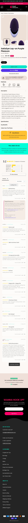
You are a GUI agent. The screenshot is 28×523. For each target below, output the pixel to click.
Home (2, 13)
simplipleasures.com (15, 520)
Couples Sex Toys (7, 452)
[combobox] (14, 10)
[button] (1, 6)
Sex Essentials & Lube (7, 473)
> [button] (14, 364)
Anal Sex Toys (6, 464)
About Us (5, 484)
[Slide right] (26, 42)
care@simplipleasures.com (12, 209)
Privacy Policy (6, 501)
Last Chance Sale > (7, 476)
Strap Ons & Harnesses (8, 467)
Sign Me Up (14, 413)
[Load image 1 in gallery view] (6, 42)
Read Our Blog (6, 493)
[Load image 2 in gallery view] (14, 42)
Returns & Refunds (7, 496)
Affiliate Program (6, 507)
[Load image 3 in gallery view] (21, 42)
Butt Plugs (5, 455)
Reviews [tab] (4, 178)
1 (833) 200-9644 (7, 443)
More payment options (14, 73)
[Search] (20, 9)
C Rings (4, 458)
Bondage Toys (6, 470)
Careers (4, 490)
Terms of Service (6, 504)
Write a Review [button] (14, 174)
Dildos (4, 461)
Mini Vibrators (11, 13)
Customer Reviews (7, 487)
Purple (4, 62)
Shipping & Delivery (7, 499)
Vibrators (6, 13)
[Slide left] (1, 42)
